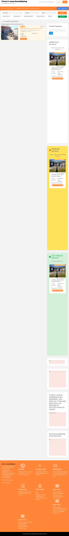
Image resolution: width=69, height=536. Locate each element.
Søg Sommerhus (9, 8)
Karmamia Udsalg (22, 525)
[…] (31, 31)
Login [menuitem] (65, 2)
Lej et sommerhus (57, 497)
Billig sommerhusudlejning (58, 493)
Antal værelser (16, 16)
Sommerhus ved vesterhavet (59, 510)
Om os (37, 491)
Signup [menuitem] (59, 1)
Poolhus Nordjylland (22, 523)
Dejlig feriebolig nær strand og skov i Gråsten (31, 28)
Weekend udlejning (57, 507)
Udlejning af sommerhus (58, 496)
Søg (63, 13)
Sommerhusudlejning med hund (59, 508)
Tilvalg (49, 16)
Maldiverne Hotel (56, 513)
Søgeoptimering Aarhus (23, 526)
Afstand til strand (40, 16)
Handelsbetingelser (40, 496)
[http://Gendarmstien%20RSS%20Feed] (23, 24)
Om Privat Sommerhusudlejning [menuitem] (46, 2)
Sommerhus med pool (57, 494)
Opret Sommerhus (62, 8)
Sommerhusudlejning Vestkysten (25, 522)
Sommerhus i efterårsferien (58, 511)
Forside (3, 8)
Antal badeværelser (28, 16)
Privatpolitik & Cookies (40, 494)
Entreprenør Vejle (22, 528)
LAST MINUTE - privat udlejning (22, 8)
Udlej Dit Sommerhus (34, 8)
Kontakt (37, 493)
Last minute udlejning (57, 491)
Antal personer (6, 16)
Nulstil (62, 16)
